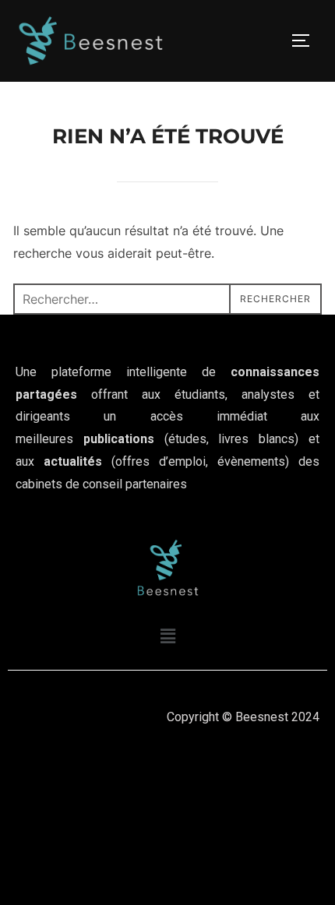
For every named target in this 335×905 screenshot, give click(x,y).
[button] (167, 636)
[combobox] (167, 299)
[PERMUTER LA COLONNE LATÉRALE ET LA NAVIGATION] (306, 40)
